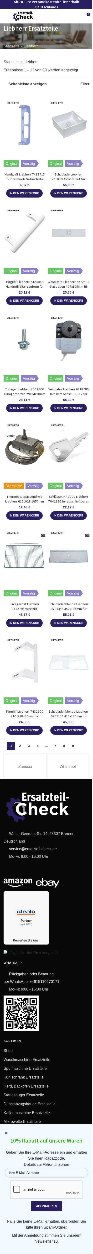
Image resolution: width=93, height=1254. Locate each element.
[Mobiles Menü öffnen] (5, 16)
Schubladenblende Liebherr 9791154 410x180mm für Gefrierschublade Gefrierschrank (68, 718)
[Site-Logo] (23, 16)
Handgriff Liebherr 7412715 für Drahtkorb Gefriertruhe (24, 176)
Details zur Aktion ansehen (46, 1164)
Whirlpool (68, 767)
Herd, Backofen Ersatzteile (26, 1086)
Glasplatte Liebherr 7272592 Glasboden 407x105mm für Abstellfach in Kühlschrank (68, 286)
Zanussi (25, 767)
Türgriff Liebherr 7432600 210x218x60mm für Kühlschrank (24, 716)
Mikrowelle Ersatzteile (22, 1122)
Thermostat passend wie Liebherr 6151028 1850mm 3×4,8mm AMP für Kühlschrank (24, 503)
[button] (24, 193)
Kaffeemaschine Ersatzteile (27, 1113)
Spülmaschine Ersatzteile (25, 1068)
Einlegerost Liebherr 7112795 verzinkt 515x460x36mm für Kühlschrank (24, 611)
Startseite (12, 46)
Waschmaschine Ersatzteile (27, 1060)
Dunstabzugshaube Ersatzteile (30, 1104)
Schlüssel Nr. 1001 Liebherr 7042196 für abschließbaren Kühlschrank (68, 501)
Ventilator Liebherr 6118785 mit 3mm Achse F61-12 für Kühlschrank (68, 394)
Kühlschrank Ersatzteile (24, 1077)
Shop (8, 1051)
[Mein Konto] (77, 16)
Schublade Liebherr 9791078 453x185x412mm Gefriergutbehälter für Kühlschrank (69, 181)
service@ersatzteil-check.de (32, 849)
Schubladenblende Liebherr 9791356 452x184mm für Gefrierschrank (68, 609)
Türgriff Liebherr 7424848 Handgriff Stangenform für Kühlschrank (24, 286)
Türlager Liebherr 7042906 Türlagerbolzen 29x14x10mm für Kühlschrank (24, 394)
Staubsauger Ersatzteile (24, 1095)
